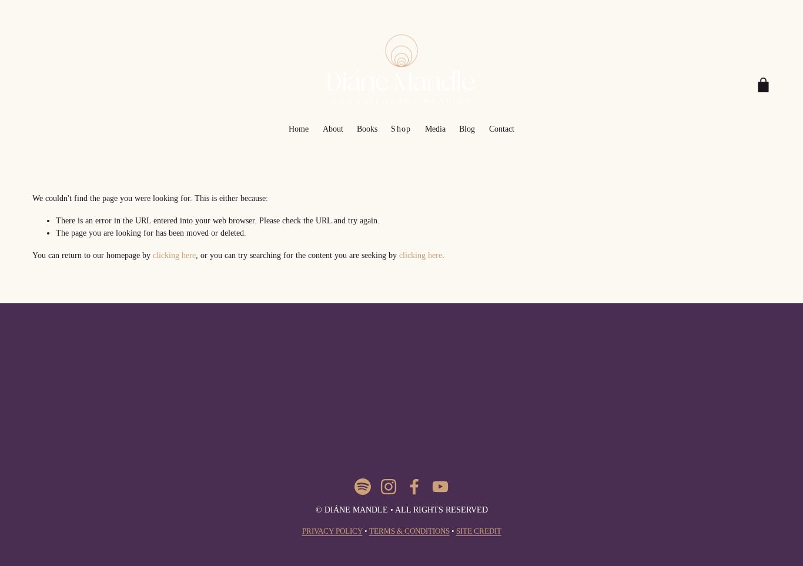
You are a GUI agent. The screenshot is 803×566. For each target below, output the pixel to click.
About (333, 128)
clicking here (174, 255)
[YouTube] (440, 486)
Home (299, 128)
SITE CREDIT (478, 531)
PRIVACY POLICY (332, 531)
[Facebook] (414, 486)
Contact (501, 128)
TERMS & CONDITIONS (409, 531)
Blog (467, 128)
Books (367, 128)
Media (435, 128)
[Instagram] (388, 486)
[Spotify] (362, 486)
